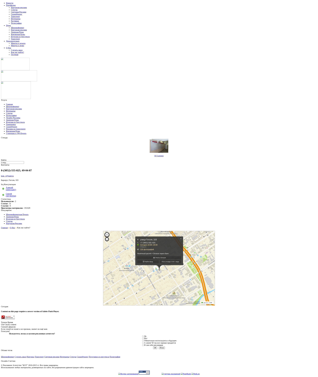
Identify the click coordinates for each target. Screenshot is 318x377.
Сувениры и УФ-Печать (16, 133)
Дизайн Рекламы (13, 118)
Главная (9, 104)
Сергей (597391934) (11, 195)
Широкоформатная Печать (17, 214)
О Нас (12, 228)
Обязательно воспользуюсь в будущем (160, 341)
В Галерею (159, 156)
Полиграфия (16, 23)
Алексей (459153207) (11, 188)
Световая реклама (51, 357)
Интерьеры (15, 19)
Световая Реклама (18, 12)
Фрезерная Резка (18, 34)
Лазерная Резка (17, 32)
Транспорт (15, 16)
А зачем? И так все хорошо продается (160, 343)
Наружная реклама (19, 7)
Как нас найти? (17, 52)
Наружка (30, 357)
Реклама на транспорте (15, 129)
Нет (145, 338)
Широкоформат (17, 28)
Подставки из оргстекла (99, 357)
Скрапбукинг (16, 14)
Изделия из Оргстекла (20, 37)
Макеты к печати (18, 43)
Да (145, 336)
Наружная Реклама (14, 223)
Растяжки (15, 21)
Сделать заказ (16, 50)
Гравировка (11, 124)
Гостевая (14, 54)
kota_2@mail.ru (7, 176)
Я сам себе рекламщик (153, 345)
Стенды (14, 10)
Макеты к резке (17, 46)
